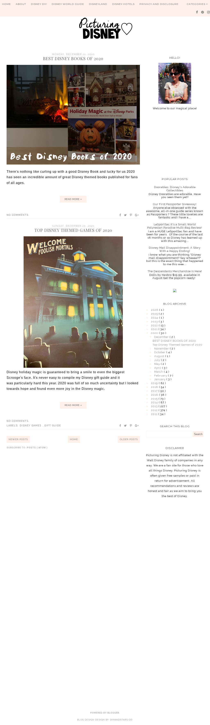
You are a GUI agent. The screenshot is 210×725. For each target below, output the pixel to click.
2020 (155, 333)
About (21, 4)
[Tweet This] (125, 215)
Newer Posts (18, 439)
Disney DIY (39, 4)
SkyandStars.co (121, 719)
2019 (155, 383)
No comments (18, 215)
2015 (155, 398)
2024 (155, 317)
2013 (155, 406)
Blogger (113, 712)
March (159, 371)
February (161, 375)
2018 (155, 387)
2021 (155, 329)
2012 (155, 410)
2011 (154, 414)
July (157, 360)
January (160, 379)
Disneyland (98, 4)
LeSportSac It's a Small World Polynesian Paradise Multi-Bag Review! (174, 226)
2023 (155, 321)
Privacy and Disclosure (158, 4)
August (159, 356)
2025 (155, 313)
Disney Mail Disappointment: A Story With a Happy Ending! (175, 249)
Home (6, 4)
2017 (155, 390)
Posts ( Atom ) (37, 447)
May (157, 363)
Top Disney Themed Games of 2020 (73, 230)
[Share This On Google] (137, 215)
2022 (155, 325)
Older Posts (129, 439)
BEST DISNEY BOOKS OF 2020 (73, 58)
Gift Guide (53, 425)
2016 (155, 394)
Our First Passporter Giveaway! (174, 204)
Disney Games (31, 425)
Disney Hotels (123, 4)
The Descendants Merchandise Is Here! (175, 271)
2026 (155, 309)
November (162, 348)
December (162, 336)
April (158, 367)
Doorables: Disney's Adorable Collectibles (175, 189)
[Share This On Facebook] (120, 215)
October (160, 352)
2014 (155, 402)
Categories (196, 4)
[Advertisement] (174, 143)
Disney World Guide (68, 4)
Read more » (73, 199)
